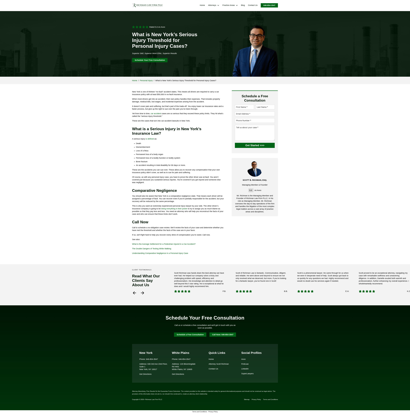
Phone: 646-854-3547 (148, 359)
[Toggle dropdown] (218, 5)
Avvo (243, 359)
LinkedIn (245, 369)
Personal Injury (146, 80)
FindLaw (245, 364)
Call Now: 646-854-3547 (222, 335)
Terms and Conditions (270, 399)
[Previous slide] (134, 292)
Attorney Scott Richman (219, 364)
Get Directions (145, 374)
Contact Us (253, 5)
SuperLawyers (247, 374)
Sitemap (247, 399)
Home (202, 5)
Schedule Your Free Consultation (150, 60)
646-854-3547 (269, 5)
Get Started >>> (254, 145)
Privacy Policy (256, 399)
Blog (243, 5)
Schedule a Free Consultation (190, 335)
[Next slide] (142, 292)
